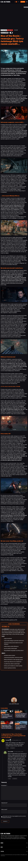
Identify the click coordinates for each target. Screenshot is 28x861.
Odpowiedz (15, 778)
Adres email (4, 809)
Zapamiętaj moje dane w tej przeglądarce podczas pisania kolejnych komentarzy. (14, 817)
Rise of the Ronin (4, 32)
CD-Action (3, 30)
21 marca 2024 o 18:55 (18, 751)
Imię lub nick (4, 802)
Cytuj (10, 778)
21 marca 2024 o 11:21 (16, 740)
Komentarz (4, 785)
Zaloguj (23, 1)
